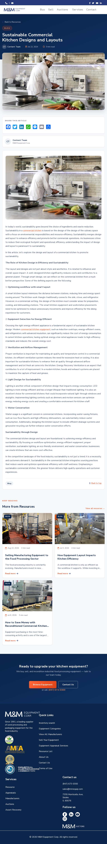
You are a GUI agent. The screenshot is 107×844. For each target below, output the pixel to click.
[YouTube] (77, 814)
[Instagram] (65, 819)
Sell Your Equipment (49, 740)
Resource (10, 787)
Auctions (62, 9)
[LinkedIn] (71, 814)
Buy (42, 9)
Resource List (45, 751)
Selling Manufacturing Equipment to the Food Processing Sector (26, 557)
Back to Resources (13, 22)
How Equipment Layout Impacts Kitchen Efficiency (77, 557)
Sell (51, 9)
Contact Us (68, 684)
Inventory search (47, 722)
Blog (7, 28)
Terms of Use (45, 768)
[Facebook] (65, 814)
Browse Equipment (43, 684)
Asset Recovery (13, 809)
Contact (91, 9)
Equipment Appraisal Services (53, 745)
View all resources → (95, 508)
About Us (43, 757)
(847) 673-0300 (56, 689)
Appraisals (10, 792)
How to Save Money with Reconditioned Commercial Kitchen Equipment (26, 624)
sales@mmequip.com (73, 789)
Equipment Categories (50, 728)
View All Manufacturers (50, 734)
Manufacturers (12, 798)
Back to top (96, 483)
